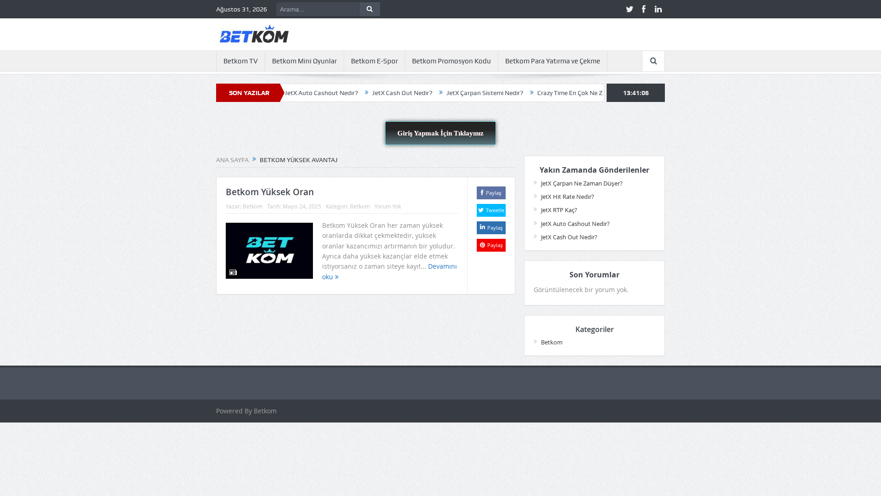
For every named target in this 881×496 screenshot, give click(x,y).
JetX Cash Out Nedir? (387, 92)
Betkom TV (240, 61)
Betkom (252, 206)
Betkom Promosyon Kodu (451, 61)
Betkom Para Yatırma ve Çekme (552, 61)
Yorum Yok (387, 206)
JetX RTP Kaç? (559, 210)
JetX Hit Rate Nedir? (567, 196)
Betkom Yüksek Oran (270, 192)
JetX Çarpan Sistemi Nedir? (469, 92)
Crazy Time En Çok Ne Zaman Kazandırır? (580, 92)
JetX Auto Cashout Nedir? (306, 92)
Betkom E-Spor (374, 61)
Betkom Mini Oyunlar (304, 61)
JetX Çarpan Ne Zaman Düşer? (582, 183)
